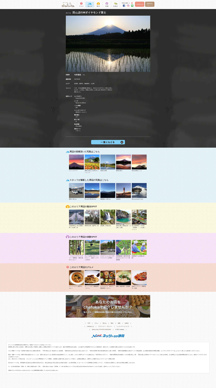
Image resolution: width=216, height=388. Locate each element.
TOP (88, 323)
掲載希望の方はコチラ (150, 4)
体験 (119, 323)
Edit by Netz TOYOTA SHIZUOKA (101, 329)
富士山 (104, 323)
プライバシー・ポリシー (105, 326)
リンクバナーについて (123, 326)
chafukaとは (139, 4)
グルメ (96, 323)
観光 (112, 323)
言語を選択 (126, 3)
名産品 (127, 323)
